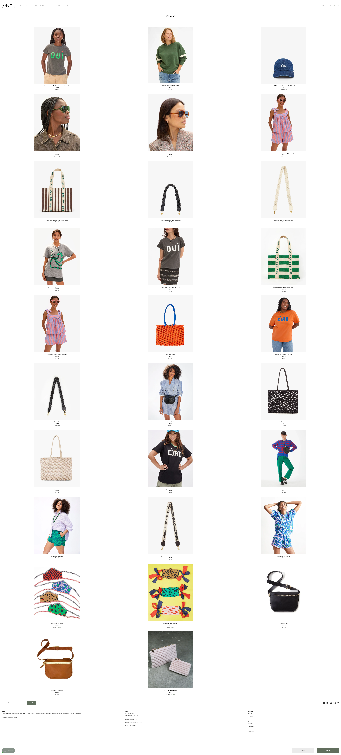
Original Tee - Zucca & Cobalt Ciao (283, 354)
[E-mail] (338, 703)
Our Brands (250, 716)
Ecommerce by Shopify (176, 742)
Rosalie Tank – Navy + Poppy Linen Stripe (57, 354)
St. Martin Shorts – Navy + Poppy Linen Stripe (283, 153)
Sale (36, 5)
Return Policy (251, 723)
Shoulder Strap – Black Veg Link (57, 421)
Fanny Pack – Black (283, 623)
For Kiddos (43, 5)
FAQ (249, 721)
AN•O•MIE (250, 713)
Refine (328, 750)
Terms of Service (251, 728)
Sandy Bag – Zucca (170, 354)
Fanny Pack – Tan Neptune (57, 690)
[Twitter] (327, 703)
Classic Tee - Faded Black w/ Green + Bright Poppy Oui (57, 85)
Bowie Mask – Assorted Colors (170, 623)
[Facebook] (324, 703)
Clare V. (57, 87)
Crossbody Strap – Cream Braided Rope (283, 220)
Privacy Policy (251, 726)
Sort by (303, 750)
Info (50, 5)
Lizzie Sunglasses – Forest (57, 153)
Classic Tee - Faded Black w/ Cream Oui (170, 287)
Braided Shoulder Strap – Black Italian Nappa (170, 220)
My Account (70, 5)
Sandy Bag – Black (283, 421)
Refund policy (251, 731)
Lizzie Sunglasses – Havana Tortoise (170, 153)
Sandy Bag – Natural (57, 489)
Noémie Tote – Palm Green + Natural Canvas (283, 287)
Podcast (249, 718)
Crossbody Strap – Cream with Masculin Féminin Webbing (170, 556)
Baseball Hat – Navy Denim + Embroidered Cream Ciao (284, 85)
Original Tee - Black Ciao (170, 489)
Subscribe (31, 702)
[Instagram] (335, 703)
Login (330, 5)
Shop (21, 5)
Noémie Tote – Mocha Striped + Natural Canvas (57, 220)
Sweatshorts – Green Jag (57, 556)
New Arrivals (29, 5)
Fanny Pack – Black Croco (283, 489)
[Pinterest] (331, 703)
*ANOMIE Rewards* (59, 5)
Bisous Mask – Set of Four (57, 623)
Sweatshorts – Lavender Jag (283, 556)
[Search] (338, 6)
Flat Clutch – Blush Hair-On (170, 690)
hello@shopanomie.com (135, 722)
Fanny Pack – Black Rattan (170, 421)
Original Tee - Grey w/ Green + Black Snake (57, 287)
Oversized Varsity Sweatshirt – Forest (170, 85)
